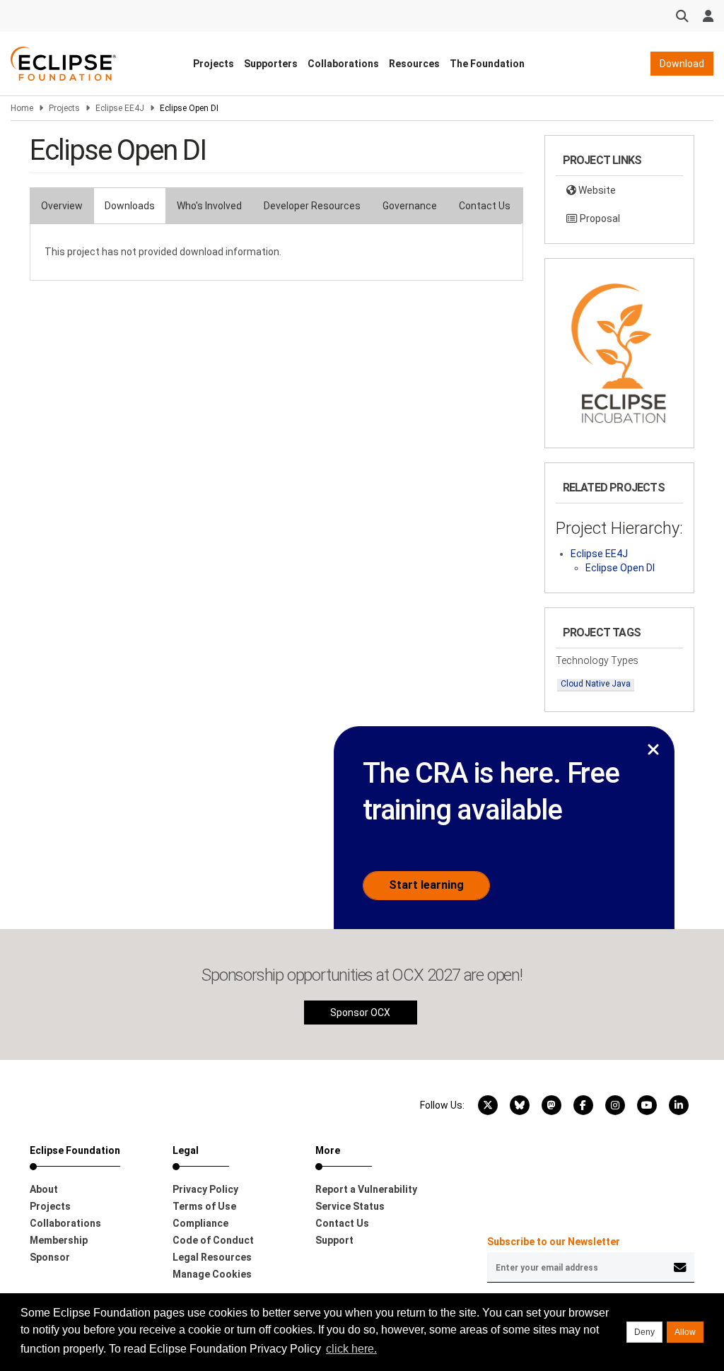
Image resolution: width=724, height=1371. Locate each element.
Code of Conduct (213, 1240)
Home (22, 108)
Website (596, 190)
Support (334, 1240)
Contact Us (484, 205)
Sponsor (50, 1257)
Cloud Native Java (596, 684)
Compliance (200, 1223)
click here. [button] (351, 1349)
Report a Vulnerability (366, 1189)
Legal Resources (212, 1257)
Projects (213, 63)
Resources (414, 63)
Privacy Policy (205, 1189)
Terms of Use (204, 1206)
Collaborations (343, 63)
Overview (62, 205)
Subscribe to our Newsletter (553, 1241)
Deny (644, 1332)
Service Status (350, 1206)
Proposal (599, 218)
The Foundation (487, 63)
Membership (59, 1240)
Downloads (130, 205)
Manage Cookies (212, 1274)
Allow (685, 1332)
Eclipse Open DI (620, 567)
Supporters (271, 63)
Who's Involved (209, 205)
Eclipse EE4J (119, 108)
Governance (410, 205)
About (44, 1189)
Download (682, 63)
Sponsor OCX (360, 1012)
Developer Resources (312, 205)
